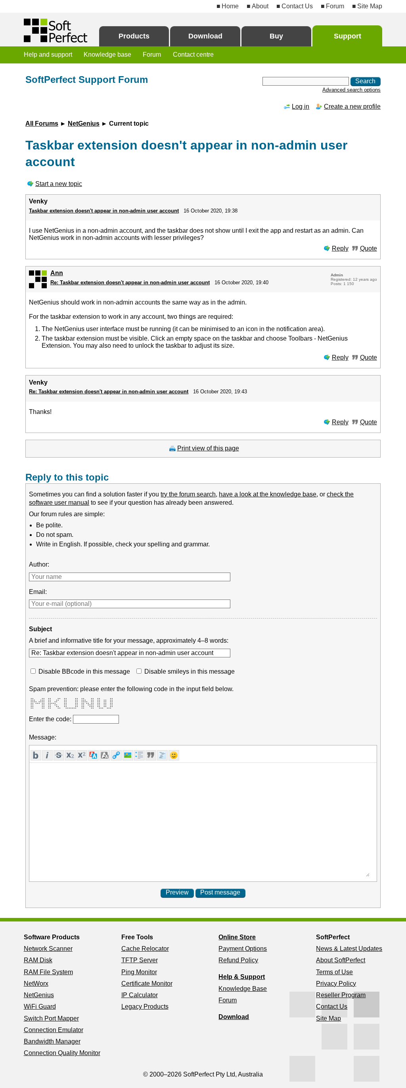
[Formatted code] (162, 755)
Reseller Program (341, 995)
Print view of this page (208, 448)
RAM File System (48, 972)
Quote (368, 248)
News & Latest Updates (349, 948)
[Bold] (36, 755)
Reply (340, 248)
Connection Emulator (53, 1030)
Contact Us (297, 6)
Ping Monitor (139, 972)
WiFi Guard (40, 1006)
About (260, 6)
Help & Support (241, 976)
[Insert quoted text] (151, 755)
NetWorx (36, 983)
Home (230, 6)
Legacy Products (145, 1006)
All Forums (41, 123)
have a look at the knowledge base (267, 494)
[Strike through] (59, 755)
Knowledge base (107, 54)
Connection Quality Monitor (62, 1053)
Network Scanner (48, 948)
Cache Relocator (145, 948)
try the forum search (188, 494)
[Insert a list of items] (139, 755)
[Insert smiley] (174, 755)
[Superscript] (82, 755)
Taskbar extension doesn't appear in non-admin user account (104, 211)
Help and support (48, 54)
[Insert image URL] (128, 755)
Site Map (369, 6)
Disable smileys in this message (189, 671)
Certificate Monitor (146, 983)
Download (205, 36)
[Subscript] (70, 755)
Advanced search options (351, 90)
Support (347, 36)
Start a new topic (58, 183)
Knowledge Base (242, 988)
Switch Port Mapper (51, 1018)
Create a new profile (352, 106)
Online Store (237, 937)
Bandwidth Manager (52, 1041)
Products (134, 36)
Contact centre (193, 54)
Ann (56, 273)
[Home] (55, 30)
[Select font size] (105, 755)
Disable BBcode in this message (84, 671)
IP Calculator (139, 995)
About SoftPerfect (340, 960)
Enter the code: (51, 719)
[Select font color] (93, 755)
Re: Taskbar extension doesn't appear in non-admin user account (130, 282)
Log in (300, 106)
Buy (276, 36)
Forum (335, 6)
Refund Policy (238, 960)
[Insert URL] (116, 755)
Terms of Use (334, 972)
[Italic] (47, 755)
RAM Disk (38, 960)
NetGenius (84, 123)
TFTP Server (139, 960)
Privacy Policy (336, 983)
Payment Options (242, 948)
